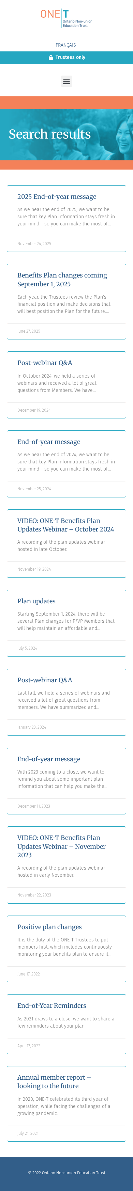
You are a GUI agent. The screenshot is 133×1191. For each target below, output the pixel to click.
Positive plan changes (49, 927)
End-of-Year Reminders (51, 1006)
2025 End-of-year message (56, 197)
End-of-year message (48, 442)
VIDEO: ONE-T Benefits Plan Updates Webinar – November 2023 (61, 846)
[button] (66, 81)
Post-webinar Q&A (44, 363)
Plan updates (36, 601)
